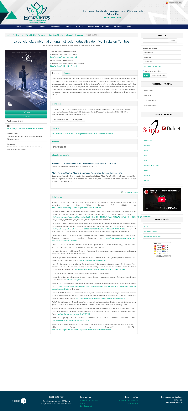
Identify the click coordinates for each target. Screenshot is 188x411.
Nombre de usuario (150, 48)
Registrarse (117, 26)
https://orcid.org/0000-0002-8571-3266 (63, 66)
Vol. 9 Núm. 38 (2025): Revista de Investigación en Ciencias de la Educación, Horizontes (52, 35)
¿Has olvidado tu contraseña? (153, 66)
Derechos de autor (86, 406)
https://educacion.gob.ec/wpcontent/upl (93, 260)
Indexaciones (93, 26)
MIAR (146, 160)
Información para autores (89, 400)
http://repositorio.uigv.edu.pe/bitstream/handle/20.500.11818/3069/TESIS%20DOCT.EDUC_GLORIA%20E (88, 229)
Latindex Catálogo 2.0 (151, 165)
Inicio (8, 35)
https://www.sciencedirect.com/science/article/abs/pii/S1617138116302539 (99, 269)
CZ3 (145, 155)
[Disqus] (71, 363)
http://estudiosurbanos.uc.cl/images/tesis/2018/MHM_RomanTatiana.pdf (100, 298)
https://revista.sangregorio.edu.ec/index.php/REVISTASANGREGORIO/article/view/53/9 (82, 330)
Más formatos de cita (61, 120)
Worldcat (147, 145)
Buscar (173, 40)
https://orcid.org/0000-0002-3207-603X (63, 57)
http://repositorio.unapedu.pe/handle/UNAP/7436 (73, 314)
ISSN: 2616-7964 (112, 17)
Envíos (82, 403)
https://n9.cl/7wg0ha (74, 280)
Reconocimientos (132, 403)
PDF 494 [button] (26, 112)
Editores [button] (68, 26)
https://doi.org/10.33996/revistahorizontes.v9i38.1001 (25, 129)
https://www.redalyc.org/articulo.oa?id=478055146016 (70, 320)
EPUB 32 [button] (26, 116)
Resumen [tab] (56, 73)
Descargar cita (78, 120)
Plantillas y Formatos (150, 231)
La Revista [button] (17, 26)
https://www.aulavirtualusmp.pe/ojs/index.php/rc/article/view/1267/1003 (76, 208)
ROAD (146, 180)
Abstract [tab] (67, 73)
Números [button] (30, 26)
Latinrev (147, 175)
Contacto (106, 26)
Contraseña (147, 57)
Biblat (146, 150)
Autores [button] (41, 26)
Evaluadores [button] (55, 26)
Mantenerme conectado (153, 71)
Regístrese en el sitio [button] (159, 75)
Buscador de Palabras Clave (152, 236)
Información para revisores (128, 400)
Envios (146, 226)
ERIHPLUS (148, 140)
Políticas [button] (80, 26)
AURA (146, 170)
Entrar (128, 26)
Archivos (16, 35)
